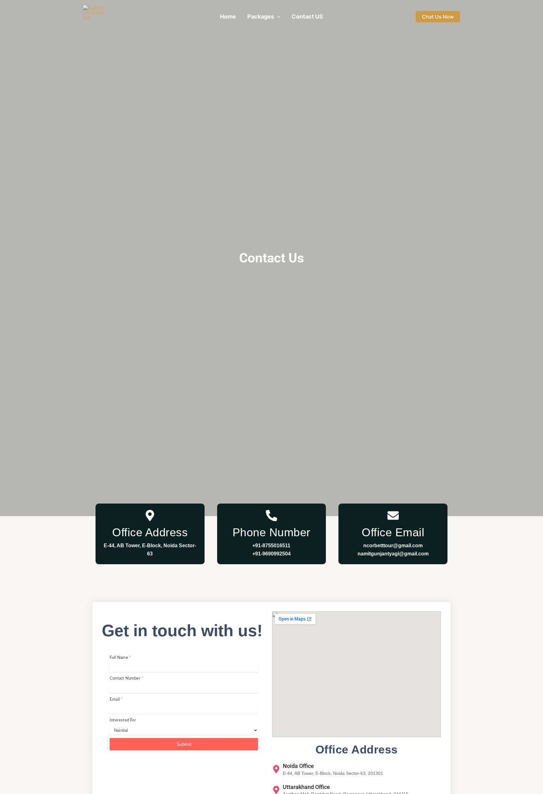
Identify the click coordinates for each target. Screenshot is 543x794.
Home (228, 16)
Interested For (123, 720)
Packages (260, 16)
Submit (184, 744)
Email (116, 700)
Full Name (120, 658)
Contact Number (126, 678)
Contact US (307, 16)
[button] (277, 16)
